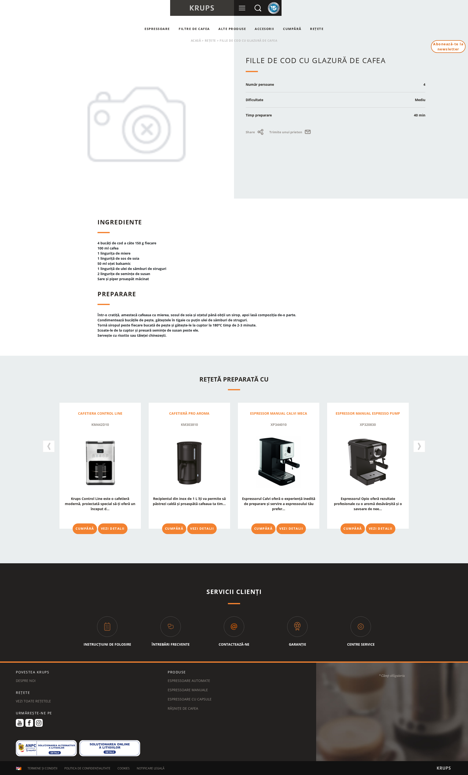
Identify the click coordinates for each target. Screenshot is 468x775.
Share (251, 132)
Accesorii (264, 29)
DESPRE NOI (26, 680)
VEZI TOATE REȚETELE (33, 701)
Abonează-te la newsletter (448, 46)
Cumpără (292, 29)
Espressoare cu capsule (190, 699)
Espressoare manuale (188, 690)
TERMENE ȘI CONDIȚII (42, 768)
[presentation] (49, 446)
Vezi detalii (113, 528)
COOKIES (123, 768)
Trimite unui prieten (286, 132)
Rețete (316, 29)
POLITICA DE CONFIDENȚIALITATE (87, 768)
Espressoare (157, 29)
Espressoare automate (189, 680)
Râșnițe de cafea (183, 708)
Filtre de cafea (194, 29)
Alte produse (232, 29)
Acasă (196, 40)
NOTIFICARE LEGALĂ (151, 768)
